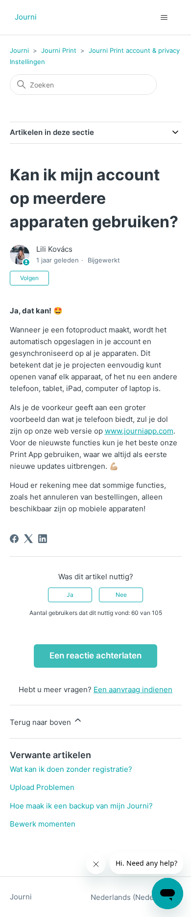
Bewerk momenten (42, 824)
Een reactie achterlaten (95, 655)
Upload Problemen (42, 787)
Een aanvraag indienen (133, 689)
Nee (121, 594)
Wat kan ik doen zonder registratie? (71, 769)
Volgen (29, 278)
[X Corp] (28, 538)
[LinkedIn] (42, 538)
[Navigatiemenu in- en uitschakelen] (164, 17)
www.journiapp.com (139, 431)
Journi (19, 50)
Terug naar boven (41, 722)
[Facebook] (14, 538)
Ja (70, 594)
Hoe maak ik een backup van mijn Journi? (81, 805)
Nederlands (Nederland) (133, 897)
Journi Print (58, 50)
